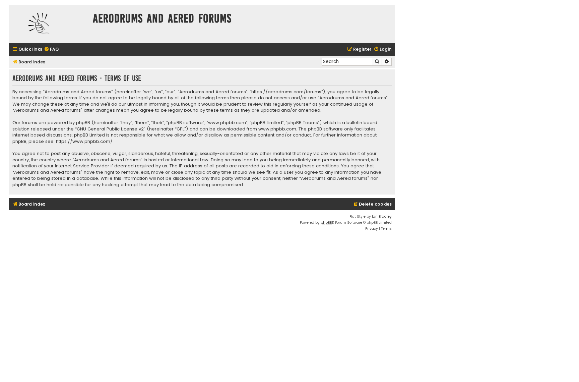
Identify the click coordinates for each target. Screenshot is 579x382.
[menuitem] (51, 49)
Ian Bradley (382, 216)
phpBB (326, 222)
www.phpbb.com (277, 129)
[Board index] (49, 24)
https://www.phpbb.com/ (84, 142)
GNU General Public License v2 (110, 129)
